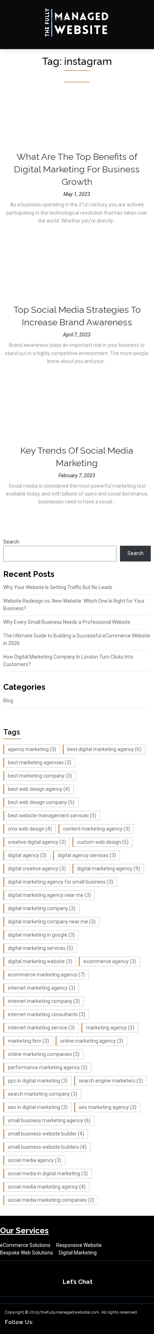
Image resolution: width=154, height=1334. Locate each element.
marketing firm (28, 1041)
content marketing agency (96, 829)
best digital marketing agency (104, 749)
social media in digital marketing (48, 1173)
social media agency (34, 1160)
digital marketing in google (41, 935)
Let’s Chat (77, 1281)
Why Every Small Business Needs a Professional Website (66, 622)
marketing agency (110, 1028)
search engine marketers (111, 1081)
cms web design (30, 829)
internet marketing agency (41, 988)
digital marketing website (40, 961)
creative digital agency (37, 842)
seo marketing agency (107, 1107)
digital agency (27, 855)
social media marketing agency (47, 1187)
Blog (8, 700)
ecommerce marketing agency (46, 974)
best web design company (41, 802)
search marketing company (42, 1094)
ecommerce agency (109, 961)
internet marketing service (41, 1028)
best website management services (52, 815)
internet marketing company (44, 1001)
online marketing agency (91, 1041)
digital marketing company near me (52, 921)
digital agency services (87, 855)
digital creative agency (37, 868)
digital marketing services (40, 948)
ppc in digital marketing (38, 1081)
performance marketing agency (47, 1067)
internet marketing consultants (46, 1014)
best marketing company (40, 776)
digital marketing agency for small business (60, 882)
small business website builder (46, 1134)
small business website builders (47, 1147)
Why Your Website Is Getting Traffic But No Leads (57, 587)
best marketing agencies (39, 762)
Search (11, 542)
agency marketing (32, 749)
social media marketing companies (51, 1200)
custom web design (103, 842)
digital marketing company (42, 908)
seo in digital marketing (38, 1107)
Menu (58, 20)
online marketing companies (44, 1054)
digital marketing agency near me (49, 895)
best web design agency (39, 789)
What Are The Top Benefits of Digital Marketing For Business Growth (77, 169)
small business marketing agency (49, 1120)
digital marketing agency (108, 868)
